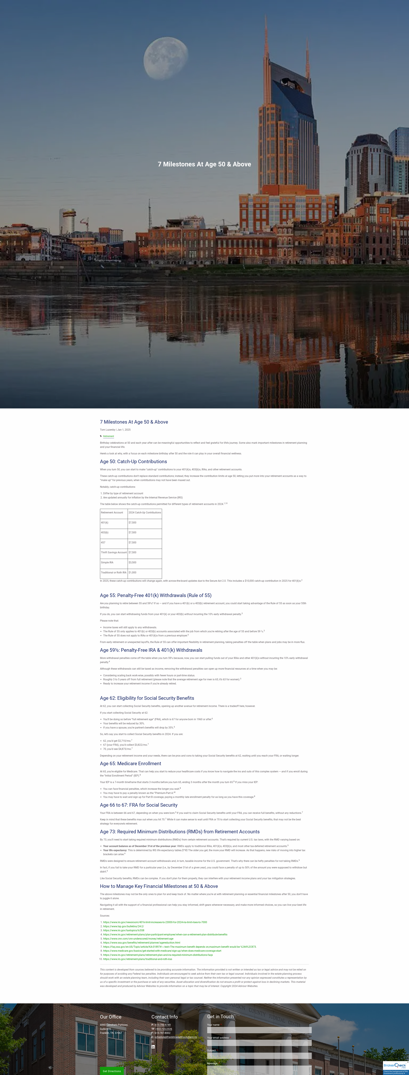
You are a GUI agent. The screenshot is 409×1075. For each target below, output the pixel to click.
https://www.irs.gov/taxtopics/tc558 (123, 930)
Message (224, 1063)
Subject (223, 1050)
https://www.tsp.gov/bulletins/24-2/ (123, 926)
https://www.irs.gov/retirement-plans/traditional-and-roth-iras (137, 959)
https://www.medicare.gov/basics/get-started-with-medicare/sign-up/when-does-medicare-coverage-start (162, 950)
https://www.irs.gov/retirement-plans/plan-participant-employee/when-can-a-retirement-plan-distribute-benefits (165, 934)
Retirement (108, 436)
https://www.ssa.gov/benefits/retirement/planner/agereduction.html (141, 942)
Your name (225, 1024)
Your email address (230, 1037)
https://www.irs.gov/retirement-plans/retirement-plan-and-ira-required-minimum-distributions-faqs (158, 954)
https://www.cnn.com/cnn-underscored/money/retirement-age (138, 938)
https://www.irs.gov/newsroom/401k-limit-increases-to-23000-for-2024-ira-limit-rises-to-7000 (155, 922)
